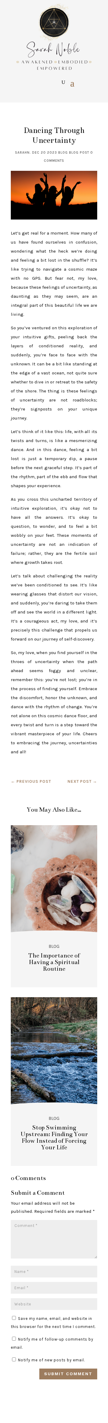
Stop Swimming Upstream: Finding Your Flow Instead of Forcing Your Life (54, 1137)
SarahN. (23, 153)
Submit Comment (68, 1373)
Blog (63, 153)
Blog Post (79, 153)
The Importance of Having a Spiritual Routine (54, 962)
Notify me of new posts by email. (51, 1360)
